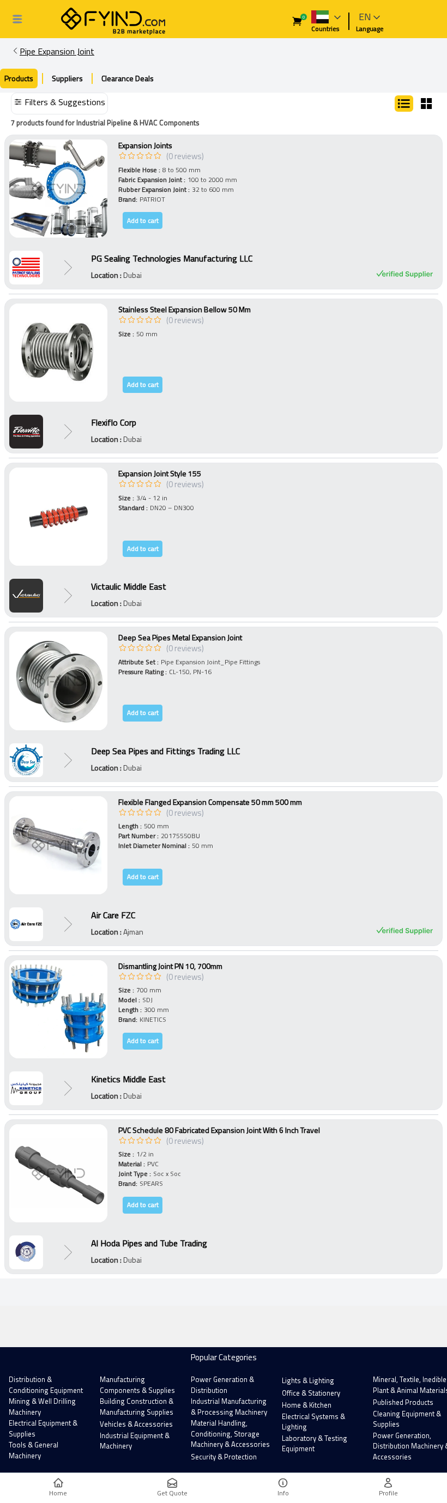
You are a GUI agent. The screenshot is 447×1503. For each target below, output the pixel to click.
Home (58, 1493)
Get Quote (172, 1493)
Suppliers (67, 78)
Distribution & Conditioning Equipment (46, 1385)
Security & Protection (224, 1456)
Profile (388, 1493)
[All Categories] (17, 19)
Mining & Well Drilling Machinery (42, 1406)
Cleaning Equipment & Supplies (407, 1419)
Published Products (403, 1402)
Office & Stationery (311, 1392)
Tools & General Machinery (33, 1450)
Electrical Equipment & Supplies (43, 1428)
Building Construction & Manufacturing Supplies (136, 1406)
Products (18, 78)
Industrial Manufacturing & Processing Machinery (229, 1406)
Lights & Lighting (308, 1380)
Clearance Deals (127, 78)
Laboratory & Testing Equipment (314, 1443)
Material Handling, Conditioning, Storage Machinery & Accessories (230, 1433)
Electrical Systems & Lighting (313, 1422)
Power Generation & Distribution (222, 1385)
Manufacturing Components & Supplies (137, 1385)
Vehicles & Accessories (136, 1424)
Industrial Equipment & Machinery (135, 1441)
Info (283, 1493)
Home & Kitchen (306, 1404)
